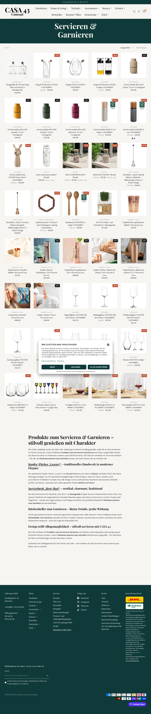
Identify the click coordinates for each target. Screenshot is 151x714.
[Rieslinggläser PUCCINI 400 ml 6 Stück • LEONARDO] (104, 295)
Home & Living (58, 8)
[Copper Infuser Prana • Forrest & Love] (46, 295)
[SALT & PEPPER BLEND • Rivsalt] (75, 155)
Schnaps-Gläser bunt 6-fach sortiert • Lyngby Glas (47, 406)
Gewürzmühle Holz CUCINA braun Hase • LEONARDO (17, 177)
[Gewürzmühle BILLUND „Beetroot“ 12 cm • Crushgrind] (75, 110)
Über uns (57, 602)
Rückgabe (57, 609)
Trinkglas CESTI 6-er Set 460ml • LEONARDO (75, 406)
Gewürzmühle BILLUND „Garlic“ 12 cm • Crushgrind (133, 86)
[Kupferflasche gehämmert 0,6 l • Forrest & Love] (75, 250)
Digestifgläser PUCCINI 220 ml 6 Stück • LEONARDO (75, 316)
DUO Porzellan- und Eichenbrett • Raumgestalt (104, 223)
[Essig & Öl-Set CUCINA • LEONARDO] (75, 65)
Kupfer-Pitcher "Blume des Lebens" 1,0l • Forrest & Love (104, 272)
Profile (56, 626)
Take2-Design (134, 172)
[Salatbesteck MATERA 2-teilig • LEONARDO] (75, 203)
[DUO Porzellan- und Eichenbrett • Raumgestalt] (104, 203)
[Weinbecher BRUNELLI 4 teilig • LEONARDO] (17, 385)
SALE (104, 14)
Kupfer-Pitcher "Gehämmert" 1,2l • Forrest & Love (46, 272)
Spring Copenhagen (46, 220)
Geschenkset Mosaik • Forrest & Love (17, 316)
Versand (104, 602)
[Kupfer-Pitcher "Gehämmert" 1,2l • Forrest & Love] (46, 250)
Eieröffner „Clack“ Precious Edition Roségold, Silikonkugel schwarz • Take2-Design (17, 226)
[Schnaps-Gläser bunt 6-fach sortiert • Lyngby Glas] (46, 385)
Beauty (106, 8)
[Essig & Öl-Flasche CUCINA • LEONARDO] (46, 65)
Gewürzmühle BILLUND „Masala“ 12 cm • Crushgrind (17, 132)
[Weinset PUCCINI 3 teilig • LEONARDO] (133, 340)
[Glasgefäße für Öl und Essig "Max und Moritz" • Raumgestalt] (17, 65)
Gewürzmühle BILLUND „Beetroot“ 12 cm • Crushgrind (75, 132)
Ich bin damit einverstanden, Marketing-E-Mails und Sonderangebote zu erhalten (27, 682)
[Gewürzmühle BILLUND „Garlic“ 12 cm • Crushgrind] (133, 65)
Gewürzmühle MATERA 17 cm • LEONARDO (133, 130)
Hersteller (57, 605)
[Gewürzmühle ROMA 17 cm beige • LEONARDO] (104, 110)
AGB (103, 598)
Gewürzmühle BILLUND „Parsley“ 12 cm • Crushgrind (46, 132)
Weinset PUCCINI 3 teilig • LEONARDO (133, 361)
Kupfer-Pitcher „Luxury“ (44, 464)
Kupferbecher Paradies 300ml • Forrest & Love (17, 271)
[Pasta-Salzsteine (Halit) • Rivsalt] (46, 155)
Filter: (7, 48)
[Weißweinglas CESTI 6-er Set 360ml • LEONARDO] (104, 385)
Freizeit (119, 8)
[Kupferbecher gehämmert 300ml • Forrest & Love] (133, 203)
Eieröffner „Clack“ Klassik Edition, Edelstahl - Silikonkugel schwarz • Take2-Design (133, 179)
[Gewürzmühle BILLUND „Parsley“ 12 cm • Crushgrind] (46, 110)
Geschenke (90, 14)
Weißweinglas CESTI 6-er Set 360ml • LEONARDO (104, 406)
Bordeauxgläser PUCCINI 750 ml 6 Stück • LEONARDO (17, 362)
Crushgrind (133, 82)
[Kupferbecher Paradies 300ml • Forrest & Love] (17, 250)
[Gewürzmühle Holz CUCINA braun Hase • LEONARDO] (17, 155)
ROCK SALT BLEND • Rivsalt (104, 175)
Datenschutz (106, 612)
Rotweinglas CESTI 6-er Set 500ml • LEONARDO (133, 406)
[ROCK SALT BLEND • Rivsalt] (104, 155)
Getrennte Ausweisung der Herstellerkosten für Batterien (111, 626)
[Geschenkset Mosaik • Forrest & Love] (17, 295)
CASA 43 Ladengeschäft (62, 622)
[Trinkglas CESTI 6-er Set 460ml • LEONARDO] (75, 385)
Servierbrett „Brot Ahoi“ (44, 488)
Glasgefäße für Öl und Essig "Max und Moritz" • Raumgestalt (17, 87)
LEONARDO (46, 82)
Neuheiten (41, 8)
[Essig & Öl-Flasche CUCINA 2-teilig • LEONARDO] (104, 65)
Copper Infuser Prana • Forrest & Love (46, 316)
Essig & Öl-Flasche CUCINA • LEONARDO (46, 86)
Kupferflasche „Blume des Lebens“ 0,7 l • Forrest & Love (133, 272)
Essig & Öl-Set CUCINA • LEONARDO (76, 86)
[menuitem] (41, 8)
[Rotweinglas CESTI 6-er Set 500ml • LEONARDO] (133, 385)
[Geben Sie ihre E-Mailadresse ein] (47, 675)
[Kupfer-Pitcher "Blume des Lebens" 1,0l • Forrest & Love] (104, 250)
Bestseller (57, 14)
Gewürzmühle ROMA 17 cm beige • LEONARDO (105, 130)
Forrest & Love (133, 220)
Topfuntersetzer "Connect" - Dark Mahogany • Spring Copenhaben (46, 225)
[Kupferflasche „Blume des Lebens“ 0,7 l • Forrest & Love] (133, 250)
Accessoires (91, 8)
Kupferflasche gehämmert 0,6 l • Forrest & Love (75, 271)
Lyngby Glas (46, 402)
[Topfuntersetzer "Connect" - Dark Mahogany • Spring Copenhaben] (46, 203)
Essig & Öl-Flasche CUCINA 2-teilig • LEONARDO (104, 86)
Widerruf (105, 605)
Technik (75, 8)
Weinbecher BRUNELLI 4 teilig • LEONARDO (17, 406)
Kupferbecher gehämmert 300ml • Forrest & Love (133, 223)
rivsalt (46, 172)
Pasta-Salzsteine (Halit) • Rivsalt (46, 176)
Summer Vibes (73, 14)
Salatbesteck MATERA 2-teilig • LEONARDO (75, 223)
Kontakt (56, 598)
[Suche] (134, 11)
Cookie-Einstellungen (110, 616)
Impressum (106, 609)
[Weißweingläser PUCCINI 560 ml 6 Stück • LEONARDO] (133, 295)
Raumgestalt (17, 82)
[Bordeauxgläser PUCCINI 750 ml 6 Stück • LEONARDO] (17, 340)
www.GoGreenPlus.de (132, 661)
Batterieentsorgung (109, 620)
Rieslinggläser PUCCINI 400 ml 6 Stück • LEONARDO (104, 316)
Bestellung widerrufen (62, 630)
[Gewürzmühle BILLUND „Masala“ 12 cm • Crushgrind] (17, 110)
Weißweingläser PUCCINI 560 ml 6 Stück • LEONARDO (133, 317)
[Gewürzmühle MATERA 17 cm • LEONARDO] (133, 110)
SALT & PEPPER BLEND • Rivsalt (75, 176)
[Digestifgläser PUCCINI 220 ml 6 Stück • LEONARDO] (75, 295)
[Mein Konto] (139, 11)
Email (7, 671)
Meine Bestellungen (61, 612)
